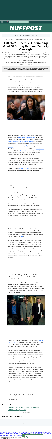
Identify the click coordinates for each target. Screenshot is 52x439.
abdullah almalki (14, 407)
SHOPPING (39, 432)
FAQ (44, 421)
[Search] (7, 22)
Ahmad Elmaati (25, 407)
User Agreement (26, 433)
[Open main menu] (2, 22)
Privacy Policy (8, 435)
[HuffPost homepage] (17, 431)
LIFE (19, 432)
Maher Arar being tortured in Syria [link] (26, 137)
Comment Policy (34, 433)
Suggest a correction (26, 412)
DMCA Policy (41, 433)
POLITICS (5, 432)
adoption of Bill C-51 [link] (24, 150)
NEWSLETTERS (46, 432)
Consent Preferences (17, 435)
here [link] (22, 236)
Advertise (6, 433)
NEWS (1, 432)
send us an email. (41, 69)
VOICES (22, 432)
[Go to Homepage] (27, 437)
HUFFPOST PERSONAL (30, 432)
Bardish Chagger (13, 409)
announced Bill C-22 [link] (24, 168)
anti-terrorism (35, 407)
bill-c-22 (22, 409)
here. (44, 39)
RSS (15, 433)
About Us (2, 433)
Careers (21, 433)
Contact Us (11, 433)
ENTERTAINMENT (13, 432)
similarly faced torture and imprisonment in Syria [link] (20, 141)
